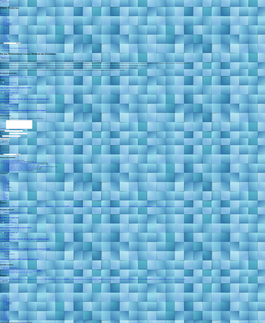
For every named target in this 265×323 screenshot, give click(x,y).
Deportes (5, 29)
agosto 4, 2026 (6, 261)
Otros (7, 96)
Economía (5, 17)
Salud (4, 34)
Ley (97, 206)
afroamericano (2, 206)
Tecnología (5, 25)
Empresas (5, 20)
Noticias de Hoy (6, 50)
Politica (132, 206)
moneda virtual (117, 206)
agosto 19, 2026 (7, 90)
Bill (20, 206)
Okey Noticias (9, 8)
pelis (127, 206)
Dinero (44, 206)
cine (38, 206)
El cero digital (57, 206)
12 (3, 147)
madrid (100, 206)
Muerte (121, 206)
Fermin (1, 57)
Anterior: (13, 76)
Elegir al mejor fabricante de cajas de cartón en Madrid (15, 87)
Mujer (124, 206)
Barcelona (15, 206)
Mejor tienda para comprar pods (10, 160)
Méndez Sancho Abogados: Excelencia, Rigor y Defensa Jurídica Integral (19, 167)
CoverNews (22, 322)
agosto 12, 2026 (7, 101)
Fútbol (78, 206)
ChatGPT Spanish (7, 40)
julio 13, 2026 (6, 113)
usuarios (172, 206)
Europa (70, 206)
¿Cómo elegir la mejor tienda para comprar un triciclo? (14, 170)
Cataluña (26, 206)
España (4, 185)
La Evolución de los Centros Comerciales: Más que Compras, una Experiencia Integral (24, 99)
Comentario (3, 128)
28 (6, 150)
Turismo (4, 30)
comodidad (40, 206)
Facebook (74, 206)
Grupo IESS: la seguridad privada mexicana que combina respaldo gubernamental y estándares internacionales (27, 166)
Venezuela (175, 206)
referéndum (147, 206)
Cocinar (4, 177)
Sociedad (5, 35)
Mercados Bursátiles (7, 23)
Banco (10, 206)
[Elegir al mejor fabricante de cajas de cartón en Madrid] (10, 82)
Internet (95, 206)
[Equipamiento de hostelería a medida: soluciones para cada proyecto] (8, 254)
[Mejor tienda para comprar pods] (17, 212)
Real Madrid (141, 206)
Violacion (179, 206)
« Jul (1, 153)
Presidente (137, 206)
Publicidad (5, 194)
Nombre (2, 130)
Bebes (4, 176)
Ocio (4, 27)
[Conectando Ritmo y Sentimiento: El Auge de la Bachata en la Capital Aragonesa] (11, 104)
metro (113, 206)
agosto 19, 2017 (7, 57)
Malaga (4, 186)
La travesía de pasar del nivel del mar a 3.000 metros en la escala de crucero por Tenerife (22, 164)
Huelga (87, 206)
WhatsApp (183, 206)
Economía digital (6, 181)
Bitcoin (23, 206)
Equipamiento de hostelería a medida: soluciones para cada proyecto (17, 165)
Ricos (153, 206)
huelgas (91, 206)
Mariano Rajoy (106, 206)
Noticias (4, 32)
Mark (111, 206)
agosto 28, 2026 (7, 220)
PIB (129, 206)
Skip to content (3, 0)
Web (1, 136)
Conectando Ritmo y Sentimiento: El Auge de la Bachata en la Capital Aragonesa (23, 110)
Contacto (5, 15)
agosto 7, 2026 (6, 251)
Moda (4, 188)
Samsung (155, 206)
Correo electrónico (4, 133)
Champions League (32, 206)
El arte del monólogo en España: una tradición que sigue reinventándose (18, 169)
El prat (61, 206)
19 (3, 148)
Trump (165, 206)
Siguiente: (17, 77)
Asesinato (7, 206)
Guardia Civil (83, 206)
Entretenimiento (6, 19)
